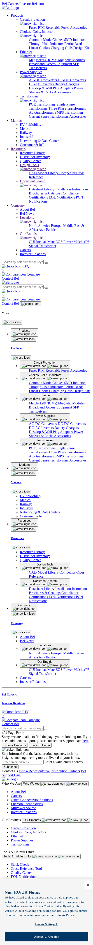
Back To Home (40, 745)
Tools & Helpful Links (18, 856)
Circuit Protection (23, 828)
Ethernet (17, 836)
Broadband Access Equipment (51, 64)
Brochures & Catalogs (45, 193)
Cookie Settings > (46, 924)
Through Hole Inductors (46, 44)
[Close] (12, 322)
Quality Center (21, 872)
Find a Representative (34, 771)
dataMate (49, 242)
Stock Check (20, 864)
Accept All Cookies (46, 936)
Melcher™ (81, 242)
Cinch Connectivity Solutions (32, 800)
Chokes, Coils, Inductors (28, 832)
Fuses (33, 27)
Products (17, 15)
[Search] (46, 263)
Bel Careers (10, 4)
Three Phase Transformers (67, 108)
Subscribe (10, 766)
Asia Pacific (47, 230)
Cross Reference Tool (26, 868)
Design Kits (81, 48)
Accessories (78, 27)
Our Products (32, 820)
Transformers (20, 844)
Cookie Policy (65, 915)
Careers (16, 796)
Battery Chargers (67, 84)
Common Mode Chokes (46, 40)
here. (85, 741)
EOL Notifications (62, 197)
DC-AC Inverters (42, 84)
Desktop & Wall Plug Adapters (51, 88)
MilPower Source (23, 808)
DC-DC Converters (72, 80)
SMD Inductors (75, 40)
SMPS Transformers (69, 112)
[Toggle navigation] (30, 303)
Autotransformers (42, 112)
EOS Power (65, 242)
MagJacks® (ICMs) (43, 60)
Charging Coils (62, 48)
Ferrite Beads (73, 44)
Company (18, 205)
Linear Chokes (40, 48)
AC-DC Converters (43, 80)
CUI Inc (35, 242)
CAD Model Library (44, 173)
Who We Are (31, 783)
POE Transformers (42, 104)
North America (40, 225)
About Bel (18, 792)
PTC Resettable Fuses (54, 27)
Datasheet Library (42, 189)
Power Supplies (22, 840)
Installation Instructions (71, 189)
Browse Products (15, 745)
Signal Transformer (42, 246)
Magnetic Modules (71, 60)
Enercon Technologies (27, 804)
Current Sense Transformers (49, 116)
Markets (16, 120)
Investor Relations (32, 4)
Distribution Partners (65, 771)
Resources (18, 149)
